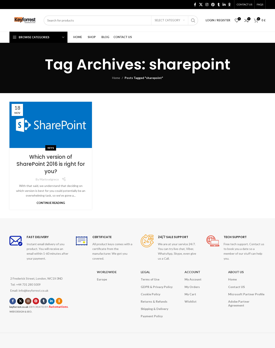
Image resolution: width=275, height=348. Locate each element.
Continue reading (51, 203)
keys (50, 147)
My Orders (192, 287)
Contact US (236, 287)
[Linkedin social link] (224, 4)
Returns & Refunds (154, 301)
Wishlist (191, 301)
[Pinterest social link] (213, 4)
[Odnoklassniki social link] (229, 4)
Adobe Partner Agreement (238, 303)
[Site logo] (24, 20)
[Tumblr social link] (218, 4)
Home (116, 78)
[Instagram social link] (207, 4)
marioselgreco (49, 179)
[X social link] (201, 4)
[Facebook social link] (195, 4)
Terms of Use (150, 279)
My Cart (190, 294)
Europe (102, 279)
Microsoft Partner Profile (246, 294)
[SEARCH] (193, 20)
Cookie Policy (150, 294)
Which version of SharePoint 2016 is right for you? (51, 164)
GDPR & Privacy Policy (157, 287)
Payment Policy (152, 316)
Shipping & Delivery (154, 309)
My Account (193, 279)
